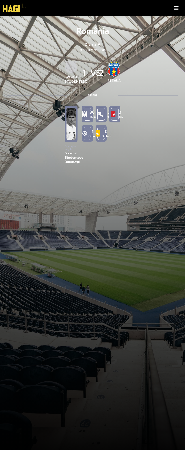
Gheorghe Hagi (14, 7)
